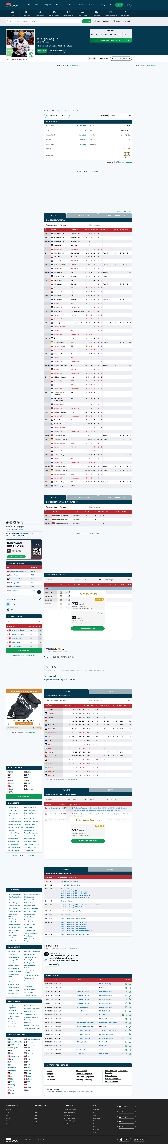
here (91, 1091)
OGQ (72, 327)
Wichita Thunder (29, 992)
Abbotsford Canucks (14, 894)
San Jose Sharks (29, 824)
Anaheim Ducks (13, 807)
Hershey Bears (12, 935)
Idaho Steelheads (13, 979)
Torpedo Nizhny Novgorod (59, 394)
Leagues (47, 5)
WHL (11, 786)
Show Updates (57, 51)
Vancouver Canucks (30, 841)
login (63, 679)
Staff (110, 790)
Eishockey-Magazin (18, 59)
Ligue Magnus (31, 1045)
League (110, 869)
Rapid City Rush (29, 960)
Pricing (102, 5)
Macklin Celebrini (18, 634)
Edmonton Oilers (13, 836)
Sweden (8, 1109)
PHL (28, 1056)
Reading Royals (29, 963)
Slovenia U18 (58, 249)
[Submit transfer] (129, 34)
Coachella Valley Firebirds (13, 915)
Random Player (103, 21)
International (75, 292)
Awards (91, 5)
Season (66, 869)
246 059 (105, 59)
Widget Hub (96, 1109)
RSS (94, 1127)
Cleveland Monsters (14, 911)
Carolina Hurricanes (14, 819)
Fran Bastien (18, 530)
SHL (28, 781)
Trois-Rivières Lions (30, 984)
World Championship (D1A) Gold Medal (73, 907)
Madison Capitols (30, 1006)
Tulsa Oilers (28, 987)
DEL (11, 1079)
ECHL (33, 571)
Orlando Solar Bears (30, 957)
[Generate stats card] (106, 34)
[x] (90, 58)
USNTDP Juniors (29, 1023)
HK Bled (83, 144)
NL (28, 786)
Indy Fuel (10, 982)
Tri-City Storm (28, 1020)
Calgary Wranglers (14, 903)
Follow (42, 51)
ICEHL (62, 46)
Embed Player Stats (123, 211)
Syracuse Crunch (30, 925)
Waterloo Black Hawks (31, 1026)
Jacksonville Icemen (14, 985)
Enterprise (96, 1129)
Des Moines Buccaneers (15, 1013)
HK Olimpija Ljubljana (47, 46)
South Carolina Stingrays (29, 971)
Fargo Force (11, 1021)
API (94, 1124)
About (94, 1112)
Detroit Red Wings (13, 833)
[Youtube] (18, 522)
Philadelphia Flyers (30, 819)
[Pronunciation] (92, 34)
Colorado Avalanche (14, 824)
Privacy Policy (97, 1118)
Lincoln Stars (12, 1027)
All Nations (9, 1124)
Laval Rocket (12, 941)
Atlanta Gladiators (14, 957)
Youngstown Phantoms (32, 1028)
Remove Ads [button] (151, 65)
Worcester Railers (30, 995)
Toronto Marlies (29, 930)
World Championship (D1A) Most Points (73, 929)
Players (66, 790)
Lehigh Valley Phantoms (32, 894)
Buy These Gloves (22, 724)
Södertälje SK (58, 311)
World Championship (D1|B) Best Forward (74, 891)
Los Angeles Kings (13, 841)
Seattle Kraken (29, 827)
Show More (23, 651)
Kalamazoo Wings (13, 987)
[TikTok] (22, 522)
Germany (8, 1121)
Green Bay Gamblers (14, 1024)
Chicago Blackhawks (14, 822)
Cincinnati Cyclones (14, 963)
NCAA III (29, 1073)
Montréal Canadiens (14, 847)
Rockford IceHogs (30, 911)
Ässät (55, 338)
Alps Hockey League (33, 1039)
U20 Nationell (14, 1045)
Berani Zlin (80, 1011)
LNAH (29, 1076)
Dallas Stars (11, 830)
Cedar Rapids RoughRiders (12, 1007)
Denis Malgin (16, 638)
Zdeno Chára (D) (14, 575)
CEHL (29, 1050)
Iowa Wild (11, 938)
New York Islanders (30, 810)
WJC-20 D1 (74, 261)
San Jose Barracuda (30, 917)
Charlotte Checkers (14, 906)
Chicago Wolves (13, 908)
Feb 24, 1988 (81, 126)
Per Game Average (82, 216)
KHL (28, 778)
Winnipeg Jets (28, 850)
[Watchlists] (96, 34)
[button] (125, 13)
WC (11, 1088)
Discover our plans (110, 40)
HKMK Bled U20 (59, 234)
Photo (94, 1121)
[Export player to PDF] (115, 34)
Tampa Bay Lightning (31, 833)
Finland (8, 1118)
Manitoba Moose (29, 897)
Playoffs (105, 253)
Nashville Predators (14, 850)
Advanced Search (123, 21)
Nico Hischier (16, 646)
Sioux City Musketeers (31, 1014)
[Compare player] (120, 34)
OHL (32, 587)
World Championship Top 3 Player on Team (75, 911)
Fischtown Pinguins (60, 435)
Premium (126, 149)
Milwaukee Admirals (31, 900)
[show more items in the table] (39, 592)
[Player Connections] (101, 34)
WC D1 (73, 288)
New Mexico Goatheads (32, 951)
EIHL (28, 1048)
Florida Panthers (13, 839)
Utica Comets (28, 936)
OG (72, 346)
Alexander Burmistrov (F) (17, 571)
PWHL (29, 1090)
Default (55, 216)
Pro (110, 5)
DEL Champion (65, 915)
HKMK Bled (57, 245)
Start (46, 110)
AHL (32, 579)
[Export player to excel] (110, 34)
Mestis (12, 1053)
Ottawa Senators (30, 816)
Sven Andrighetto (18, 630)
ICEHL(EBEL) (52, 729)
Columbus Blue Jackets (15, 827)
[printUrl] (94, 58)
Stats (28, 5)
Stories (81, 5)
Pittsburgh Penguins (31, 822)
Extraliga (30, 789)
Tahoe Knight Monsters (32, 975)
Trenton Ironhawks (30, 981)
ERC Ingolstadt (59, 342)
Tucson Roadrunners (31, 933)
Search (87, 21)
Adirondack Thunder (14, 951)
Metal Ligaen (14, 1056)
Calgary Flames (12, 816)
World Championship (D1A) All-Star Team (74, 922)
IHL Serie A (30, 1042)
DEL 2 (12, 1082)
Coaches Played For (115, 216)
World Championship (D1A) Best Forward (74, 924)
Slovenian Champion (67, 889)
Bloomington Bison (14, 960)
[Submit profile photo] (125, 34)
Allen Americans (13, 954)
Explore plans (88, 628)
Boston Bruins (12, 810)
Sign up (119, 5)
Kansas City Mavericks (15, 990)
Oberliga (13, 1085)
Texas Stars (28, 927)
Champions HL (15, 1062)
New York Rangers (30, 813)
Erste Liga (30, 1053)
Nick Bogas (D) (14, 583)
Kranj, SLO (82, 135)
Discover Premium (88, 841)
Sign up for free (51, 679)
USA (7, 1115)
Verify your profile (53, 1091)
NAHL (29, 775)
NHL (32, 575)
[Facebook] (7, 522)
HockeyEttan (14, 1048)
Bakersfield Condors (14, 897)
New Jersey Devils (30, 807)
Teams (37, 5)
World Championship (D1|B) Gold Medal (74, 893)
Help (94, 1115)
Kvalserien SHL (108, 323)
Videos (58, 5)
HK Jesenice (58, 272)
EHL (11, 1059)
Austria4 (74, 245)
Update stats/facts (58, 116)
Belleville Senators (14, 900)
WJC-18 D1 (74, 249)
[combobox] (49, 21)
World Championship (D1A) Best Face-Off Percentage (78, 905)
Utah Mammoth (29, 839)
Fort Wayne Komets (14, 968)
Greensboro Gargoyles (15, 971)
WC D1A (12, 1090)
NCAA (12, 783)
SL (11, 1076)
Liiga (28, 783)
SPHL (12, 781)
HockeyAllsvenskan (16, 1042)
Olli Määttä (24, 534)
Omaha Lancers (29, 1011)
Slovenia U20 (75, 234)
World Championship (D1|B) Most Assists (74, 895)
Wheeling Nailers (29, 989)
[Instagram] (14, 522)
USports (29, 1079)
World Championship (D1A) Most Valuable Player (76, 931)
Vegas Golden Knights (31, 844)
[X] (10, 522)
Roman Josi (16, 642)
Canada (8, 1112)
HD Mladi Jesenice (60, 265)
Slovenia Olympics (59, 327)
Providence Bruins (30, 906)
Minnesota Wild (13, 844)
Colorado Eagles (13, 919)
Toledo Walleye (29, 978)
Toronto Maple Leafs (31, 836)
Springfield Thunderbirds (28, 921)
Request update (125, 162)
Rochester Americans (31, 908)
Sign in (128, 5)
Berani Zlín (57, 420)
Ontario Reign (28, 903)
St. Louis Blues (29, 830)
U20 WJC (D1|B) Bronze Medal (70, 885)
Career (95, 1132)
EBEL (72, 272)
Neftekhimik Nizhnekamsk (58, 399)
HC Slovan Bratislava (60, 354)
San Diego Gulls (29, 914)
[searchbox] (49, 21)
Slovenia (83, 139)
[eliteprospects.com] (12, 5)
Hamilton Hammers (14, 925)
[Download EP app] (24, 549)
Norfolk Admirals (29, 954)
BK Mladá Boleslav (60, 424)
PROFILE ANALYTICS (122, 59)
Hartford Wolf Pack (14, 927)
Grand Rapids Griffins (14, 922)
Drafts (68, 5)
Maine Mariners (13, 993)
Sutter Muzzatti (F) (15, 579)
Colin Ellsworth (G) (15, 587)
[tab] (55, 215)
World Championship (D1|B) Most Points (74, 897)
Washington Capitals (31, 847)
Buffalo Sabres (12, 813)
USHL (33, 583)
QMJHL (12, 792)
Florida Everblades (13, 966)
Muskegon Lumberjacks (32, 1009)
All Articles (51, 965)
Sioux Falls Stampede (31, 1017)
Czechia (73, 420)
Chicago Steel (12, 1010)
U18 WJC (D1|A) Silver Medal (70, 881)
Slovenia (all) (58, 292)
